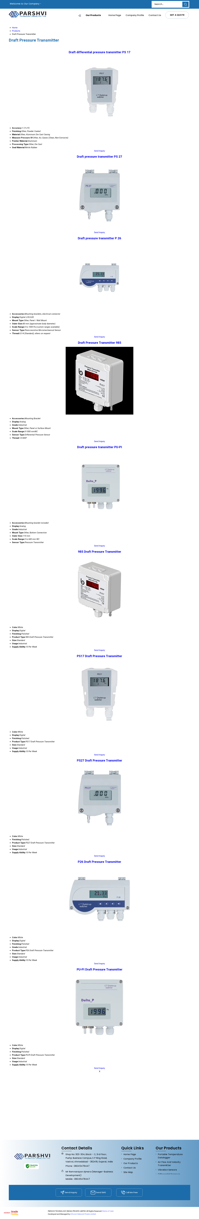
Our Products (93, 15)
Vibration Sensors (167, 1169)
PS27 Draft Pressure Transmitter (99, 760)
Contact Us (155, 15)
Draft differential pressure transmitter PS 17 (99, 52)
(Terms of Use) (108, 1211)
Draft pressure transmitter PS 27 (99, 156)
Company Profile (135, 15)
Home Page (114, 15)
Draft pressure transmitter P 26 (99, 238)
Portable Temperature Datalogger (170, 1156)
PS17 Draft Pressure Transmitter (99, 656)
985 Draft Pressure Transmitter (99, 551)
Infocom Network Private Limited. (83, 1214)
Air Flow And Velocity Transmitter (169, 1163)
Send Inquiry (99, 151)
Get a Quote (177, 15)
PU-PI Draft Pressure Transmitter (99, 969)
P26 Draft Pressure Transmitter (99, 861)
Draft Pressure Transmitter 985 (99, 342)
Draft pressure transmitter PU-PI (99, 447)
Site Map (128, 1172)
